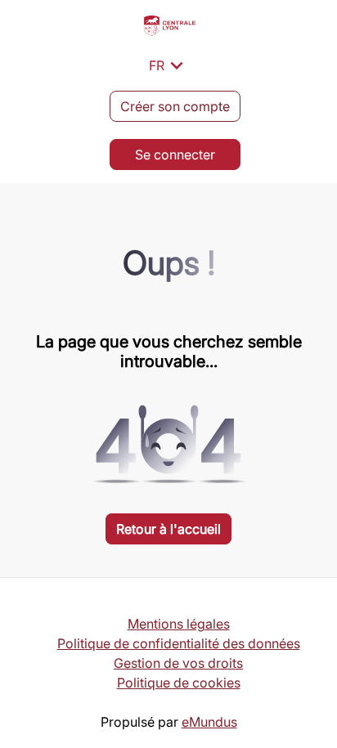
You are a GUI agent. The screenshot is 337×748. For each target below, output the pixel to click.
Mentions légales (179, 624)
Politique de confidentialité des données (178, 643)
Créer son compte (175, 106)
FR (169, 65)
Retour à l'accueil (168, 529)
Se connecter (175, 154)
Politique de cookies (178, 682)
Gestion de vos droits (178, 663)
